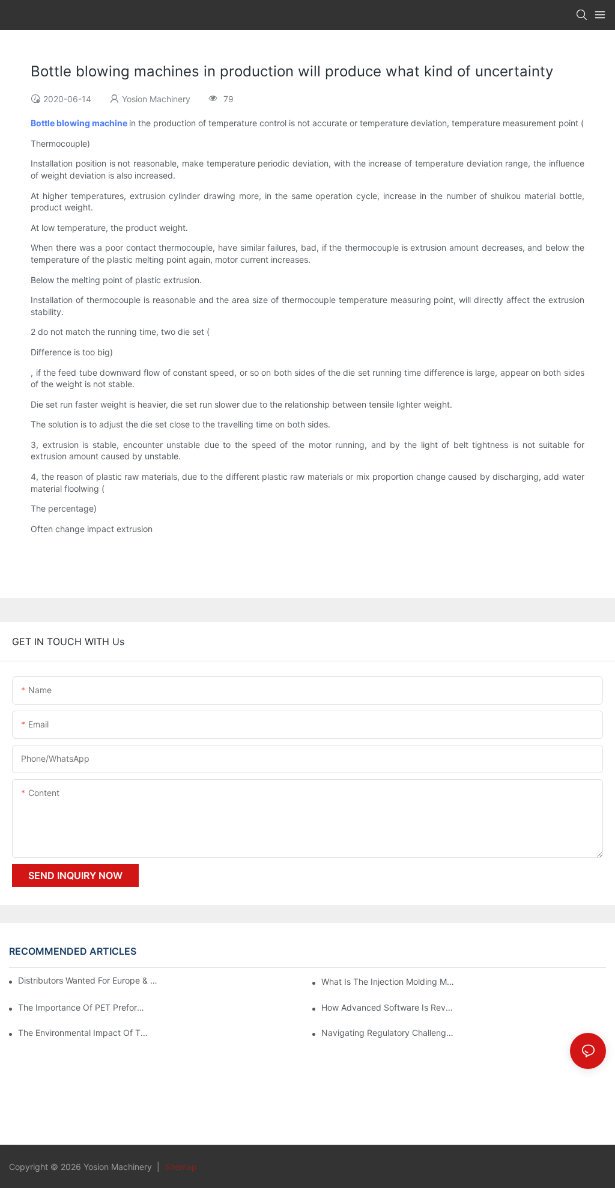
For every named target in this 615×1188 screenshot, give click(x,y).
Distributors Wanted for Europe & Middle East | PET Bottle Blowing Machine (89, 980)
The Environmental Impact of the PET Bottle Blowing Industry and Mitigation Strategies (84, 1032)
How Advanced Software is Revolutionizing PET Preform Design (387, 1007)
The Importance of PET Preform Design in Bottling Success (84, 1007)
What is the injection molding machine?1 (387, 981)
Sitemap (179, 1167)
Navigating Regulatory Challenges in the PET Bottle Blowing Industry (387, 1032)
